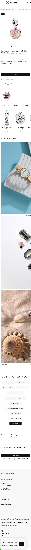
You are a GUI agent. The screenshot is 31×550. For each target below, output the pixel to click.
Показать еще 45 (15, 423)
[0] (26, 2)
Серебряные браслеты (22, 383)
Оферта (3, 531)
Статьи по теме (9, 138)
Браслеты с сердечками (15, 418)
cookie (16, 542)
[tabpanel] (15, 28)
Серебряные (25, 9)
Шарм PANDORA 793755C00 (20, 127)
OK (21, 544)
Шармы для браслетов (15, 413)
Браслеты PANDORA (8, 388)
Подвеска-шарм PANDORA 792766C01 (7, 127)
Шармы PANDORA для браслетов (15, 398)
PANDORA (8, 9)
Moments (14, 9)
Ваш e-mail (3, 67)
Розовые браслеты (15, 403)
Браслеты (3, 9)
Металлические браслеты (15, 393)
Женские (19, 9)
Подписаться (15, 455)
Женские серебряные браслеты (15, 408)
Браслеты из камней (23, 388)
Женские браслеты (8, 383)
